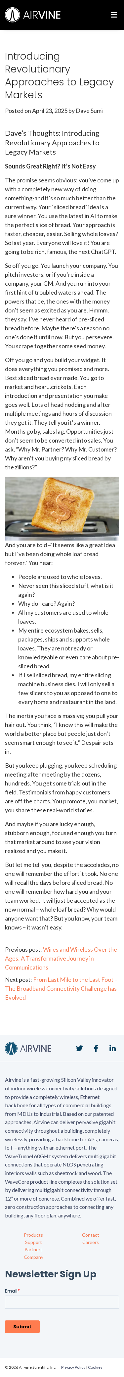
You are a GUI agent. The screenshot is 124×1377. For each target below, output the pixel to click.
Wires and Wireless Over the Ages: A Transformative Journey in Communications (61, 958)
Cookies (95, 1367)
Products (33, 1235)
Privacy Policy (73, 1367)
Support (33, 1242)
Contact (90, 1235)
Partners (33, 1249)
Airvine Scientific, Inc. (33, 14)
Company (33, 1257)
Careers (90, 1242)
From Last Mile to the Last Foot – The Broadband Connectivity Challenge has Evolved (61, 988)
